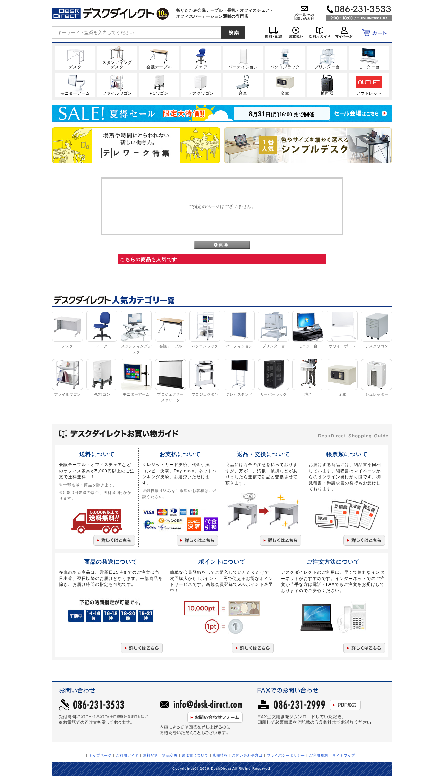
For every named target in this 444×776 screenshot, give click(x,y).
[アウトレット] (369, 84)
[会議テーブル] (159, 58)
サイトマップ (343, 755)
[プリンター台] (327, 58)
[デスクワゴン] (201, 84)
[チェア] (201, 58)
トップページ (100, 755)
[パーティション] (243, 58)
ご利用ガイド (127, 755)
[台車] (243, 84)
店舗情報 (220, 755)
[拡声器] (327, 84)
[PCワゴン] (159, 84)
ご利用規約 (318, 755)
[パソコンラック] (285, 58)
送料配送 (150, 755)
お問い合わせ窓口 (247, 755)
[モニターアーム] (75, 84)
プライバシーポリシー (286, 755)
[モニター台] (369, 58)
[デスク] (75, 58)
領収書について (195, 755)
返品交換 (170, 755)
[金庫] (285, 84)
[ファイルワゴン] (117, 84)
